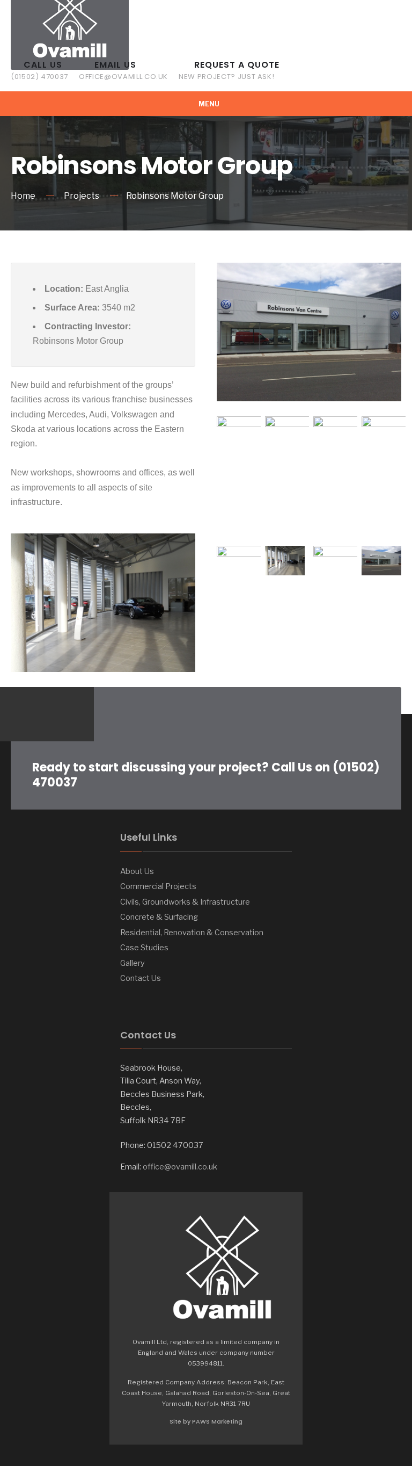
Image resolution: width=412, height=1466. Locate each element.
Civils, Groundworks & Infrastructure (185, 902)
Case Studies (144, 947)
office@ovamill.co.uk (180, 1167)
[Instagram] (41, 714)
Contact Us (140, 978)
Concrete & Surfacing (159, 917)
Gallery (132, 963)
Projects (81, 196)
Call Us (39, 70)
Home (23, 196)
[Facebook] (20, 714)
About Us (137, 871)
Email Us (123, 70)
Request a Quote (229, 70)
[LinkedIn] (63, 714)
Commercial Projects (158, 886)
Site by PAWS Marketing (206, 1421)
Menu (208, 104)
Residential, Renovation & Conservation (191, 932)
